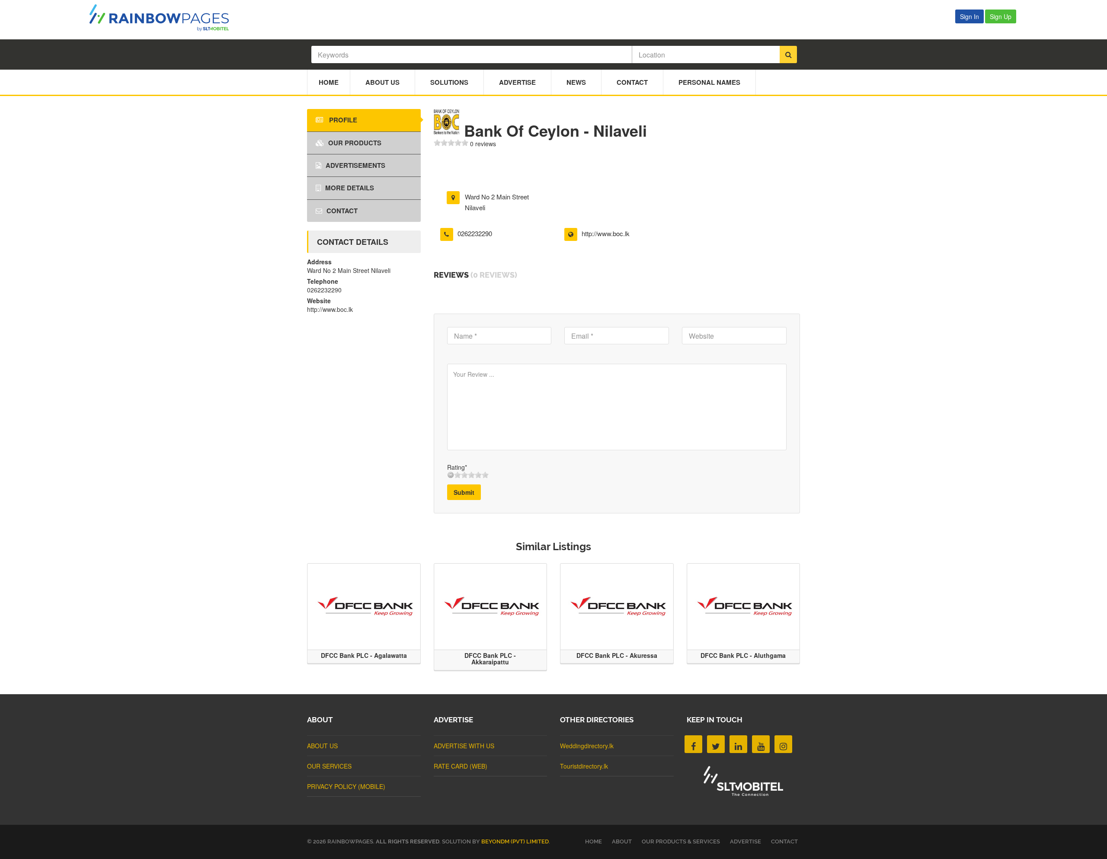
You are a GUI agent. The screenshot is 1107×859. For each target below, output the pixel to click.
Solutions (449, 82)
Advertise (517, 82)
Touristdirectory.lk (584, 766)
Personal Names (709, 82)
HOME (593, 841)
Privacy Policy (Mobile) (346, 786)
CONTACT (784, 841)
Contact (632, 82)
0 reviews (483, 143)
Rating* (457, 467)
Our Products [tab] (354, 142)
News (576, 82)
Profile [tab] (342, 120)
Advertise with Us (464, 745)
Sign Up (1000, 16)
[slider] (451, 142)
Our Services (329, 766)
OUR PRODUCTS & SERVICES (681, 841)
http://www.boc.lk (606, 233)
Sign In (969, 16)
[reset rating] (450, 474)
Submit (464, 492)
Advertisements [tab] (355, 165)
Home (329, 82)
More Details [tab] (349, 187)
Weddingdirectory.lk (587, 745)
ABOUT (622, 841)
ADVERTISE (745, 841)
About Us (382, 82)
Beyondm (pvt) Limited (515, 841)
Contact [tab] (342, 210)
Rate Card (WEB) (460, 766)
